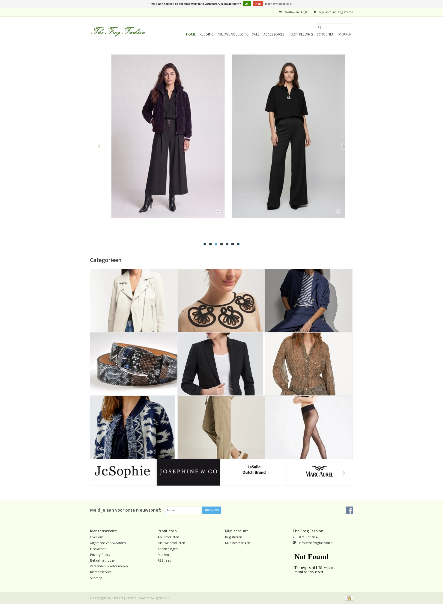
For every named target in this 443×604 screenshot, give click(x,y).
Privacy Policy (100, 554)
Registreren (233, 537)
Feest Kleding (300, 34)
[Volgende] (344, 146)
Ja (246, 4)
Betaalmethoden (102, 560)
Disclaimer (98, 549)
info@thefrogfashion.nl (316, 543)
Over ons (97, 537)
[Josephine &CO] (188, 472)
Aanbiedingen (168, 549)
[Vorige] (99, 146)
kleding (207, 34)
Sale (256, 34)
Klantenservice (101, 572)
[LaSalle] (254, 472)
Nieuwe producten (171, 543)
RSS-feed (164, 560)
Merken (345, 34)
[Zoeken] (319, 27)
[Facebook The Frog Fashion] (349, 510)
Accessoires (273, 34)
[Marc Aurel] (319, 472)
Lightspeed (162, 598)
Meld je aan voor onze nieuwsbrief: (125, 510)
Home (191, 34)
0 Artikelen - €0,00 (296, 12)
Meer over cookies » (278, 4)
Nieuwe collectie (233, 34)
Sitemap (96, 578)
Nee (258, 4)
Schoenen (325, 34)
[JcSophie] (123, 472)
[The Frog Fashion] (118, 31)
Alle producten (168, 537)
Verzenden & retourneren (109, 566)
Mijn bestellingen (237, 543)
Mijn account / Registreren (336, 12)
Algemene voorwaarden (108, 543)
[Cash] (348, 598)
